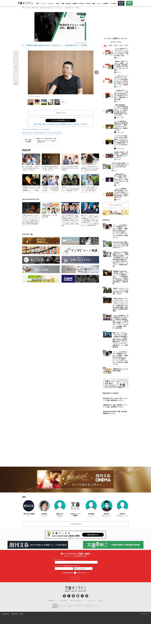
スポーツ (31, 132)
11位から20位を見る (115, 205)
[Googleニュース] (77, 595)
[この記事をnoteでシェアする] (15, 76)
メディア (51, 132)
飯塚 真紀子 (118, 199)
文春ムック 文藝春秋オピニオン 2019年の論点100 (38, 129)
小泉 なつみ (118, 57)
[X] (68, 595)
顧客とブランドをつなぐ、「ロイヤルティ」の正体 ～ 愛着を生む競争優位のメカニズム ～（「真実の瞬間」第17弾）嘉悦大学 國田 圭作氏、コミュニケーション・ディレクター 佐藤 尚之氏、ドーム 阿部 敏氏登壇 (90, 221)
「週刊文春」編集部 (120, 117)
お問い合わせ (64, 600)
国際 (36, 132)
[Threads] (73, 595)
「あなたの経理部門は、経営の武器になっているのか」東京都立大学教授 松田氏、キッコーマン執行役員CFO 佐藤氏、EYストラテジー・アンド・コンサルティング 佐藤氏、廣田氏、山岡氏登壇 (70, 221)
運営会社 (100, 600)
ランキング (43, 3)
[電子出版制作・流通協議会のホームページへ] (55, 606)
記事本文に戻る (61, 113)
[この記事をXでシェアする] (16, 54)
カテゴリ (50, 3)
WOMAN (81, 3)
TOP (23, 7)
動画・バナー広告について (77, 600)
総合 (119, 42)
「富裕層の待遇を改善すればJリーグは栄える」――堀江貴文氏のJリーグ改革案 (55, 45)
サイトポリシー (91, 600)
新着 (37, 3)
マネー (45, 132)
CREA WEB (14, 614)
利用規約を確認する (67, 572)
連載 (63, 3)
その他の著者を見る (75, 524)
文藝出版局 (118, 159)
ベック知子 (118, 185)
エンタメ (28, 7)
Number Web (5, 614)
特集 (57, 3)
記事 (33, 7)
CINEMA (88, 3)
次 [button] (96, 72)
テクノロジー (58, 132)
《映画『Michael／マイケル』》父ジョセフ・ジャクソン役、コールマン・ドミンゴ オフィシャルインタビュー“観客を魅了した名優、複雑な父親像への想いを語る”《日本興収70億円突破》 (31, 220)
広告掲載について (52, 600)
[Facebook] (64, 595)
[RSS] (86, 595)
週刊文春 (68, 3)
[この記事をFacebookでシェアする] (16, 59)
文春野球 (105, 3)
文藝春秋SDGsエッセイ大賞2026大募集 (49, 217)
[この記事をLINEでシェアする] (16, 70)
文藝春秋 (74, 3)
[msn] (82, 595)
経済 (41, 132)
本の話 (21, 614)
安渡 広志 (115, 170)
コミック (98, 3)
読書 (93, 3)
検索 (114, 3)
